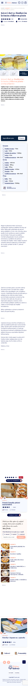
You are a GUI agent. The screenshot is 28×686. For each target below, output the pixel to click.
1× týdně (14, 534)
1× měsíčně (21, 534)
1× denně (6, 534)
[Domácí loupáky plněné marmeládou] (14, 490)
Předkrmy (5, 635)
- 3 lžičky (12, 183)
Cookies (17, 673)
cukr (6, 151)
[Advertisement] (14, 40)
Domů (2, 8)
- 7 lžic (11, 148)
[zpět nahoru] (24, 662)
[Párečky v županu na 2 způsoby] (14, 625)
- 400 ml (10, 162)
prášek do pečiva (10, 153)
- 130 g (8, 167)
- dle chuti (14, 157)
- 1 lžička (13, 153)
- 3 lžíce (9, 181)
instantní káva (9, 183)
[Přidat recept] (22, 2)
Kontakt (11, 673)
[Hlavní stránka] (14, 667)
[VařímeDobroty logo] (11, 3)
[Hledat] (19, 2)
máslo (7, 165)
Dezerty (7, 8)
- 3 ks (9, 171)
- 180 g (9, 165)
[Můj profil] (25, 2)
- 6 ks (8, 155)
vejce (6, 155)
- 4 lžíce (12, 169)
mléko (7, 162)
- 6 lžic (8, 151)
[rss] (4, 662)
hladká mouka (9, 148)
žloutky (7, 171)
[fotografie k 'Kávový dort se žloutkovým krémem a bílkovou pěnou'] (14, 62)
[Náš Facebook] (8, 662)
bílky (6, 179)
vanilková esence (10, 157)
